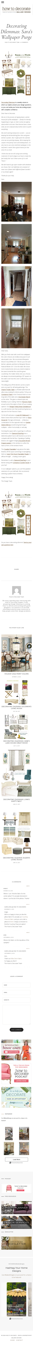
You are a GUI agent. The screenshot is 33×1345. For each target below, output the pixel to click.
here (12, 922)
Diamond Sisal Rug (17, 433)
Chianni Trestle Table (7, 390)
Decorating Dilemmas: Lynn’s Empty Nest (16, 800)
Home (12, 1340)
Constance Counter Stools (21, 463)
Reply (28, 886)
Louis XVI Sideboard (22, 415)
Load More (12, 1160)
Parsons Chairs (27, 402)
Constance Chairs (6, 394)
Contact (19, 1340)
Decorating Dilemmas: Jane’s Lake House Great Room (16, 742)
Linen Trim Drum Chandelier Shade (17, 454)
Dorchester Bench (24, 397)
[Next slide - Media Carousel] (29, 1299)
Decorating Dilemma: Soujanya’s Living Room (16, 707)
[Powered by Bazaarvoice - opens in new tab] (16, 1163)
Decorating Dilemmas (8, 102)
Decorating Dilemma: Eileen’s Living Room (16, 859)
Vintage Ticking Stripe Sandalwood (20, 407)
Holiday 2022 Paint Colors (16, 674)
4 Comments (24, 42)
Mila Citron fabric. (16, 958)
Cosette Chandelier (10, 449)
